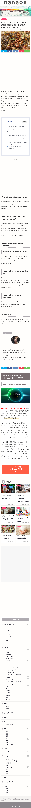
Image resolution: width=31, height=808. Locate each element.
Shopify (17, 630)
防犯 (17, 773)
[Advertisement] (15, 72)
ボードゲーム (17, 684)
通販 (17, 771)
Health (17, 765)
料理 (17, 792)
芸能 (17, 697)
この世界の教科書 (16, 713)
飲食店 (17, 708)
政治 (17, 740)
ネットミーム (17, 679)
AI (17, 628)
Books (17, 690)
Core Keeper (11, 665)
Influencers (17, 658)
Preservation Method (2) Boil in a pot (18, 143)
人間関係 (17, 763)
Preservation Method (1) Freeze (16, 139)
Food (16, 786)
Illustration (17, 656)
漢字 (16, 777)
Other (16, 717)
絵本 (9, 693)
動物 (17, 732)
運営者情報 (21, 803)
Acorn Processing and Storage (17, 135)
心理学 (17, 738)
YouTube (17, 654)
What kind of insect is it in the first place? (16, 131)
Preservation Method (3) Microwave (16, 147)
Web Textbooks (16, 624)
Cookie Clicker (12, 663)
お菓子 (17, 788)
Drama (16, 647)
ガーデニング (17, 759)
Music (17, 699)
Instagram (10, 634)
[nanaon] (15, 4)
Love (16, 748)
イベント (17, 706)
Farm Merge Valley (13, 667)
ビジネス (16, 721)
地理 (17, 734)
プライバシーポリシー (11, 803)
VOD (17, 650)
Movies (17, 688)
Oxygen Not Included (13, 670)
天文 (17, 736)
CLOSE (24, 121)
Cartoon (17, 695)
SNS (17, 632)
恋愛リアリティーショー (17, 686)
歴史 (17, 742)
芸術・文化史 (17, 744)
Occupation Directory (16, 782)
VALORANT (11, 672)
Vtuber (17, 652)
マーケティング (17, 724)
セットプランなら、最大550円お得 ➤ (15, 469)
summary (10, 151)
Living (16, 756)
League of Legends (13, 669)
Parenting (4, 19)
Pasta (17, 790)
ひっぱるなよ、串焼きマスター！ (16, 674)
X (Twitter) (10, 636)
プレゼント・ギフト (17, 761)
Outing (16, 703)
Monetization (17, 643)
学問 (16, 729)
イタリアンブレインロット (14, 681)
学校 (17, 769)
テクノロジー (17, 641)
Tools (17, 639)
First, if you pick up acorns (15, 126)
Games (17, 660)
